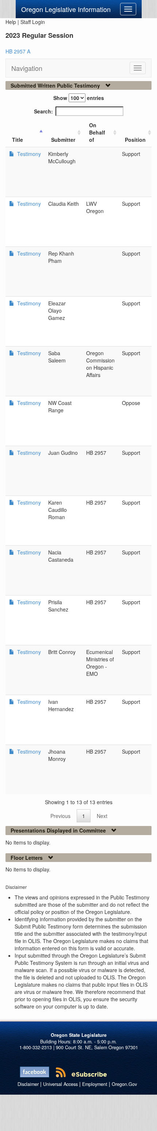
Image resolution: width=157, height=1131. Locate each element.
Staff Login (32, 21)
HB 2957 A (17, 51)
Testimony (28, 153)
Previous (60, 815)
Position (135, 139)
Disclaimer (28, 1084)
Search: (43, 111)
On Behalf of (97, 132)
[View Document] (11, 153)
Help (10, 21)
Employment (94, 1084)
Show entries (78, 97)
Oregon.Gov (124, 1084)
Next (102, 815)
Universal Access (60, 1084)
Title (17, 139)
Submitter (63, 139)
